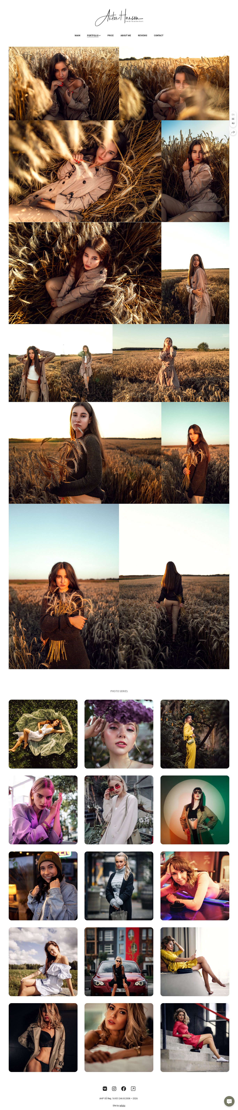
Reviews (142, 35)
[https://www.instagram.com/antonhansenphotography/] (114, 1089)
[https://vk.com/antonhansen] (105, 1089)
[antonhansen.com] (119, 17)
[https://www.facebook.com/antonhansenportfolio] (123, 1089)
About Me (126, 35)
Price (111, 35)
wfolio (122, 1105)
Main (77, 35)
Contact (158, 35)
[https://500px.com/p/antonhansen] (133, 1089)
